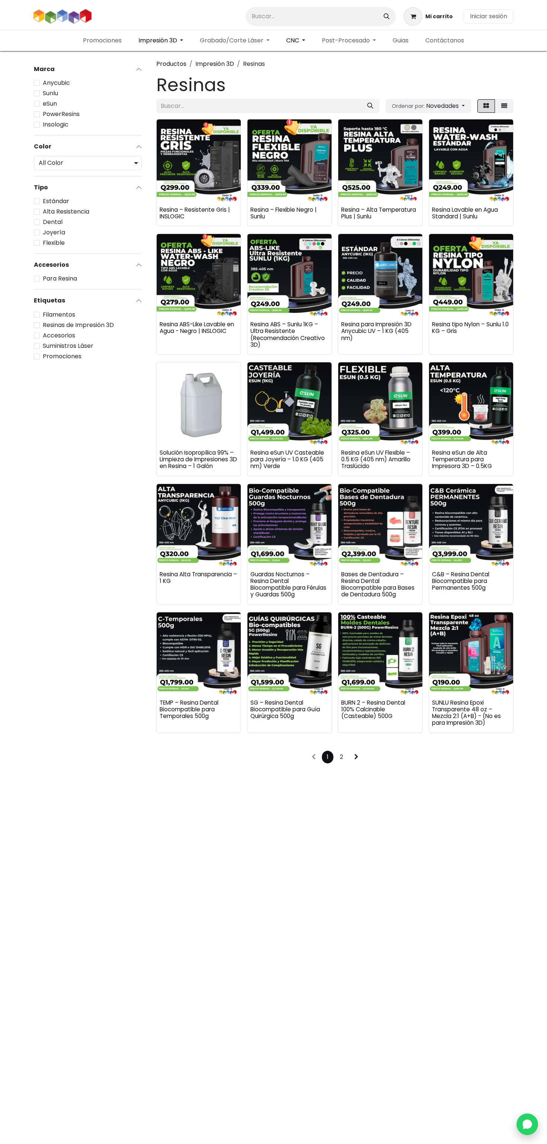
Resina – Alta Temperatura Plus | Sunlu (378, 213)
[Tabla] (486, 106)
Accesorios (59, 335)
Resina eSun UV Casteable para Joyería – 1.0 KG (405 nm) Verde (287, 459)
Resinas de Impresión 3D (78, 325)
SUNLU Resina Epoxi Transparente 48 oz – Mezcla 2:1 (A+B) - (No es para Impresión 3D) (466, 713)
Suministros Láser (68, 346)
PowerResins (61, 114)
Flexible (54, 243)
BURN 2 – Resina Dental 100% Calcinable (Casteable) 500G (373, 709)
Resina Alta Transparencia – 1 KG (198, 577)
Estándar (56, 201)
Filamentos (59, 314)
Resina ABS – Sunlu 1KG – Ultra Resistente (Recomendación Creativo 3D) (287, 334)
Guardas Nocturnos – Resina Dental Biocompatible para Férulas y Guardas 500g (288, 584)
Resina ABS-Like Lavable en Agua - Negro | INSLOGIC (197, 327)
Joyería (54, 232)
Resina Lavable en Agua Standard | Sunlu (465, 213)
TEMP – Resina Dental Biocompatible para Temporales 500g (189, 709)
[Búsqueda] (386, 16)
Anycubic (56, 82)
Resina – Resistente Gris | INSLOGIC (195, 213)
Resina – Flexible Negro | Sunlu (283, 213)
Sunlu (50, 93)
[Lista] (504, 106)
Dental (53, 222)
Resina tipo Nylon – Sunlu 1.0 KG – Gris (470, 327)
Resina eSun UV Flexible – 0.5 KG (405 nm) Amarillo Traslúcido (375, 459)
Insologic (55, 124)
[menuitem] (102, 40)
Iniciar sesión (488, 16)
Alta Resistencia (66, 212)
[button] (428, 106)
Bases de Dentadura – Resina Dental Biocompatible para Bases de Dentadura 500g (378, 584)
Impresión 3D (214, 64)
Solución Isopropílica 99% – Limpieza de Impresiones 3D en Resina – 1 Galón (198, 459)
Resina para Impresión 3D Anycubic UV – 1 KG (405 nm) (376, 331)
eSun (50, 103)
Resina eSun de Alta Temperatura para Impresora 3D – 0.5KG (462, 459)
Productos (171, 64)
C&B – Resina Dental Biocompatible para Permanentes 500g (460, 581)
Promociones (62, 356)
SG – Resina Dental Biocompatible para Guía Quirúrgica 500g (285, 709)
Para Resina (60, 279)
